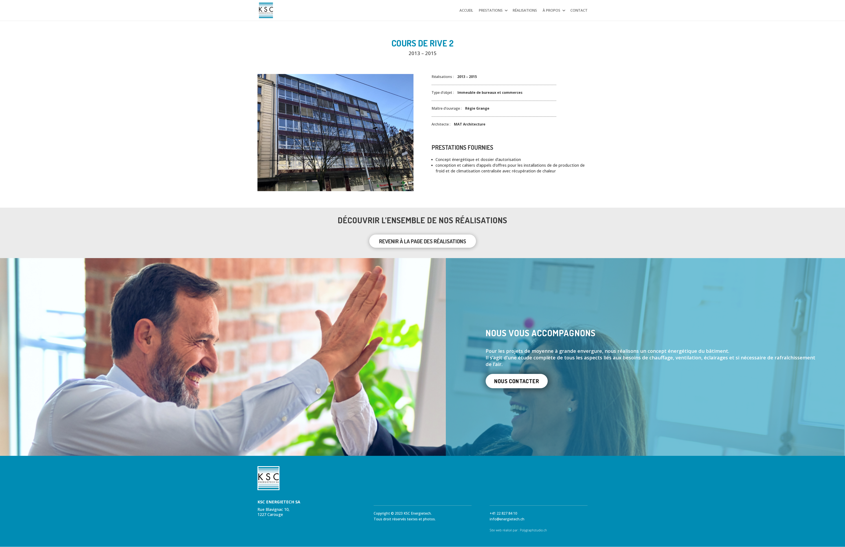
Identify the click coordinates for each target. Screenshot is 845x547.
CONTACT (579, 11)
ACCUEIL (466, 11)
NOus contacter (516, 380)
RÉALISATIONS (525, 11)
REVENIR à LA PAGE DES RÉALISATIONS (422, 241)
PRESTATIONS (491, 11)
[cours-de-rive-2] (335, 191)
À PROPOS (551, 11)
